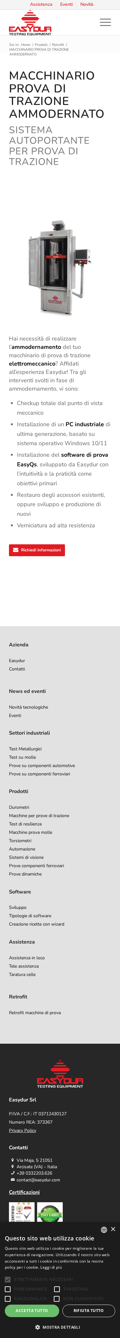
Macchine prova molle (30, 832)
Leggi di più (51, 1267)
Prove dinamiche (25, 874)
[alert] (60, 1280)
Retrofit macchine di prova (35, 1013)
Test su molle (22, 757)
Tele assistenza (24, 966)
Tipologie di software (30, 916)
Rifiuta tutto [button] (89, 1310)
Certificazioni (24, 1192)
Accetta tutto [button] (32, 1310)
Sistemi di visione (26, 857)
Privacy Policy (22, 1130)
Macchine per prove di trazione (39, 816)
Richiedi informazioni (41, 550)
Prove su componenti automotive (42, 766)
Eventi (15, 715)
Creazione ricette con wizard (36, 924)
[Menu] (102, 22)
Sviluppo (18, 907)
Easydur (17, 661)
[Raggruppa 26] (50, 22)
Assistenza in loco (27, 958)
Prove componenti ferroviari (36, 866)
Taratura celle (22, 974)
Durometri (19, 807)
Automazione (22, 849)
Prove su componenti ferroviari (39, 774)
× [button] (112, 1229)
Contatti (17, 669)
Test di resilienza (25, 824)
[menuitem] (41, 4)
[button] (60, 1327)
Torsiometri (20, 841)
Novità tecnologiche (28, 707)
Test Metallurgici (25, 749)
